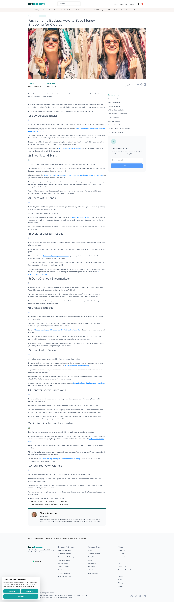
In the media (122, 557)
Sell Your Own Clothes (115, 132)
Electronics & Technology (83, 10)
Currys (90, 560)
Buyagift (91, 557)
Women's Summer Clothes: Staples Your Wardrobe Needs (50, 501)
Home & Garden (53, 10)
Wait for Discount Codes (116, 110)
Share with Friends (114, 106)
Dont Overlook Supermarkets (117, 114)
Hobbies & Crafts (112, 10)
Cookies (120, 586)
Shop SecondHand (114, 102)
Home (30, 538)
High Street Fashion (34, 15)
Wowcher (91, 570)
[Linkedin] (145, 597)
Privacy (120, 583)
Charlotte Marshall (35, 86)
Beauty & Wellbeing (66, 10)
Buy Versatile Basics (114, 99)
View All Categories (64, 576)
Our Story (121, 554)
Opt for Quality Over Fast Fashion (119, 128)
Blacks (90, 550)
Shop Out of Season (114, 121)
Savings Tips (39, 538)
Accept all (29, 591)
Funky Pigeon (92, 563)
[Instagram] (136, 597)
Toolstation (92, 567)
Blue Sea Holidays (94, 554)
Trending (115, 4)
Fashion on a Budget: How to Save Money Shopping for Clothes (65, 538)
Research (131, 4)
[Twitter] (140, 597)
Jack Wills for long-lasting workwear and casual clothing (59, 459)
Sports (136, 10)
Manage (21, 596)
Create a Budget (113, 117)
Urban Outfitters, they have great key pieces (89, 383)
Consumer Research (124, 570)
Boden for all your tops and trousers (56, 256)
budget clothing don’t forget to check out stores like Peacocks (57, 330)
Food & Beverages (99, 10)
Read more (30, 587)
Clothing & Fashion (39, 10)
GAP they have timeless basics (70, 148)
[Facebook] (131, 597)
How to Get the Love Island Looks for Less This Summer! (49, 504)
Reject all (12, 591)
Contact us (121, 550)
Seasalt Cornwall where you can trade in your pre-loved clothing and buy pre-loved (73, 175)
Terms (120, 580)
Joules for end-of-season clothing (77, 365)
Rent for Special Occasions (117, 125)
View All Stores (93, 573)
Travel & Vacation (126, 10)
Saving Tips (123, 4)
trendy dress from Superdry (81, 217)
